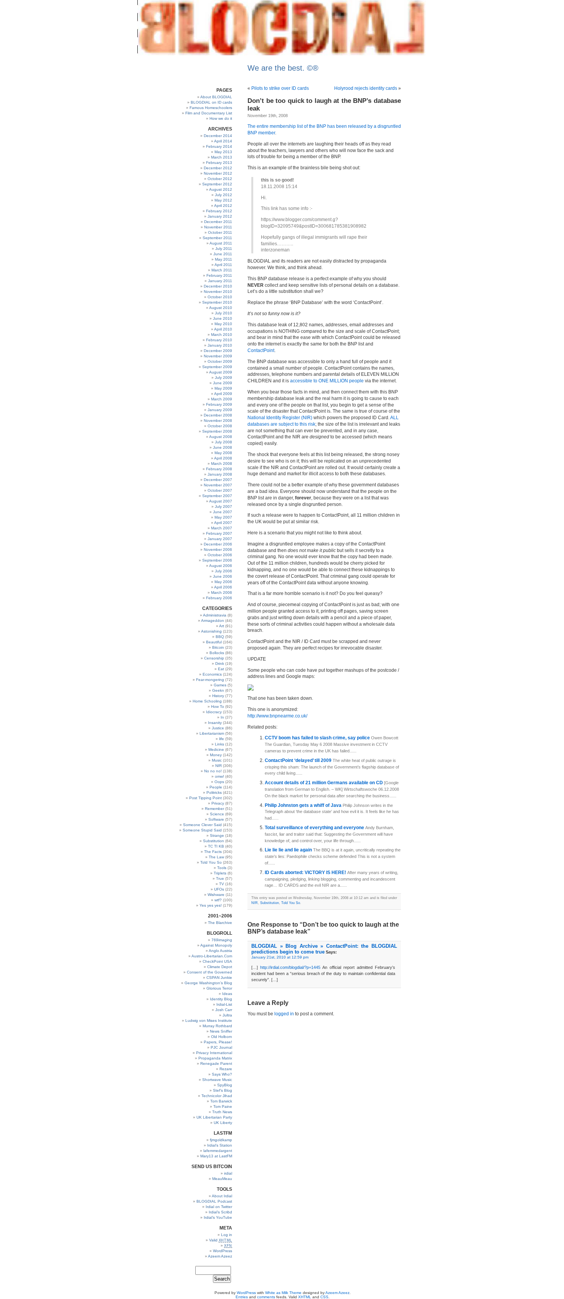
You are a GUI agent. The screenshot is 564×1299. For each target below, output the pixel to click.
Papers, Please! (218, 1042)
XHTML (304, 1297)
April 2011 (223, 265)
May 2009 (223, 388)
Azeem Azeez (220, 1256)
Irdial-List (224, 1004)
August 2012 (220, 189)
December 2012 (218, 168)
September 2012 (217, 184)
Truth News (222, 1112)
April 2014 (223, 141)
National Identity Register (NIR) (279, 417)
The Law (216, 857)
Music (217, 760)
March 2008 (221, 463)
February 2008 (219, 469)
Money (216, 755)
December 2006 (218, 544)
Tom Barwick (221, 1101)
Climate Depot (219, 967)
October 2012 (220, 179)
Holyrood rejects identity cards (365, 88)
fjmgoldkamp (221, 1140)
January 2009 (220, 410)
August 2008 (220, 437)
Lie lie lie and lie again (289, 850)
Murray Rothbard (217, 1026)
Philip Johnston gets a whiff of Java (304, 805)
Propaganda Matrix (215, 1058)
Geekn (218, 690)
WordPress (222, 1251)
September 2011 (217, 238)
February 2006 (219, 598)
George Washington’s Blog (208, 983)
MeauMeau (222, 1179)
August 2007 (220, 501)
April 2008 (223, 458)
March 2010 (221, 334)
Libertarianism (212, 733)
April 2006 (223, 587)
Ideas (227, 994)
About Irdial (222, 1196)
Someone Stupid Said (202, 830)
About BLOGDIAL (216, 97)
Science (217, 814)
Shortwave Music (217, 1080)
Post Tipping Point (205, 798)
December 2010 (218, 286)
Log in (226, 1235)
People (215, 787)
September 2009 (217, 367)
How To (217, 706)
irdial (228, 1173)
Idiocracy (214, 712)
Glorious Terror (219, 988)
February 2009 (219, 404)
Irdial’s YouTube (218, 1217)
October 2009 (220, 361)
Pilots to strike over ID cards (280, 88)
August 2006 (220, 566)
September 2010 (217, 302)
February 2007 (219, 533)
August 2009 (220, 372)
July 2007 (223, 506)
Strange (217, 835)
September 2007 (217, 496)
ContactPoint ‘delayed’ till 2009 (299, 760)
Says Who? (222, 1074)
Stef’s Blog (222, 1090)
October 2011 (220, 232)
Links (219, 744)
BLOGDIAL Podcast (214, 1201)
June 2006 (222, 576)
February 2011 (219, 275)
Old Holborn (221, 1037)
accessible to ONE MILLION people (327, 380)
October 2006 (220, 555)
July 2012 (223, 195)
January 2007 (220, 539)
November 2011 (218, 227)
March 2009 (221, 399)
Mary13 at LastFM (216, 1156)
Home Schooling (207, 701)
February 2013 (219, 162)
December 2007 (218, 480)
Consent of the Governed (209, 972)
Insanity (215, 723)
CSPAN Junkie (219, 977)
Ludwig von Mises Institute (208, 1020)
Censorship (214, 658)
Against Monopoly (216, 945)
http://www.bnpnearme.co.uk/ (277, 716)
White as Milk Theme (283, 1293)
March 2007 (221, 528)
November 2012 (218, 173)
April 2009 (223, 394)
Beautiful (214, 642)
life (221, 739)
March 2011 (221, 270)
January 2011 (220, 281)
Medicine (216, 749)
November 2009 (218, 356)
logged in (284, 1013)
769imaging (221, 940)
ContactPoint (260, 350)
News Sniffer (221, 1031)
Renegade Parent (216, 1063)
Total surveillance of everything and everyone (315, 827)
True (220, 878)
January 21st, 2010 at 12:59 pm (279, 957)
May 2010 (223, 324)
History (218, 696)
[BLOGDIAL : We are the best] (282, 55)
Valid (220, 1240)
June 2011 (222, 254)
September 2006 (217, 560)
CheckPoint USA (217, 961)
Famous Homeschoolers (211, 108)
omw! (219, 776)
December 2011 (218, 222)
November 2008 (218, 420)
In (222, 717)
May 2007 (223, 517)
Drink (219, 663)
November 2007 (218, 485)
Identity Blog (221, 999)
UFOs (219, 889)
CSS (324, 1297)
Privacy (217, 803)
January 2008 (220, 474)
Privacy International (214, 1053)
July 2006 (223, 571)
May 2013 (223, 152)
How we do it (220, 118)
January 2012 (220, 216)
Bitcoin (218, 647)
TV (221, 884)
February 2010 (219, 340)
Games (220, 685)
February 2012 (219, 211)
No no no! (213, 771)
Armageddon (212, 620)
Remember (214, 809)
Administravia (214, 615)
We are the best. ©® (282, 68)
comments (266, 1297)
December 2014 (218, 136)
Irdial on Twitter (219, 1207)
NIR (218, 766)
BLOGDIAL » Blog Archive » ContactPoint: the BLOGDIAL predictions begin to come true (324, 949)
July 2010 (223, 313)
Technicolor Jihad (216, 1096)
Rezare (225, 1069)
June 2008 (222, 447)
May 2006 (223, 582)
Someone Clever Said (202, 825)
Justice (218, 728)
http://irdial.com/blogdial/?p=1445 (290, 967)
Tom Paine (222, 1106)
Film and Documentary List (208, 113)
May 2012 (223, 200)
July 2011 (223, 248)
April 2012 (223, 205)
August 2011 (220, 243)
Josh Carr (223, 1010)
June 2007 (222, 512)
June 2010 (222, 318)
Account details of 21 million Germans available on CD (324, 782)
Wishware (216, 894)
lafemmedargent (217, 1151)
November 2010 (218, 291)
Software (216, 819)
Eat (221, 669)
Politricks (214, 792)
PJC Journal (221, 1047)
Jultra (227, 1015)
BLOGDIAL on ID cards (211, 102)
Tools (221, 868)
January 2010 (220, 345)
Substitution (213, 841)
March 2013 (221, 157)
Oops (219, 782)
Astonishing (211, 631)
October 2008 (220, 426)
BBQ (220, 637)
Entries (242, 1297)
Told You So (211, 862)
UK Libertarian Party (214, 1117)
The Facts (213, 851)
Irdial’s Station (219, 1145)
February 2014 (219, 146)
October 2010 (220, 297)
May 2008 (223, 453)
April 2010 (223, 329)
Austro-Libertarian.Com (211, 956)
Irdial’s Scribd (220, 1212)
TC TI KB (216, 846)
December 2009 (218, 351)
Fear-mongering (210, 680)
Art (221, 626)
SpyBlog (224, 1085)
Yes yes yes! (211, 905)
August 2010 (220, 308)
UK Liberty (223, 1123)
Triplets (220, 873)
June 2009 (222, 383)
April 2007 (223, 523)
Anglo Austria (220, 951)
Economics (212, 674)
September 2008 (217, 431)
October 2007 (220, 490)
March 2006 (221, 592)
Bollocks (216, 653)
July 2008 (223, 442)
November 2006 (218, 549)
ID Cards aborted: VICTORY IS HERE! (306, 872)
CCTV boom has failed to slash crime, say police (318, 737)
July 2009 (223, 377)
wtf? (218, 900)
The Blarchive (220, 923)
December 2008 (218, 415)
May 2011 (223, 259)
